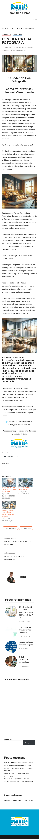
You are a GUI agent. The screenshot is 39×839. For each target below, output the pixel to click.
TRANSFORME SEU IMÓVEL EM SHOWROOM (16, 558)
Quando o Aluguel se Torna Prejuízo (18, 779)
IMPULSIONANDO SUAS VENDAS (24, 489)
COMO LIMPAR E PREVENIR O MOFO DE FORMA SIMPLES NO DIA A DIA (26, 612)
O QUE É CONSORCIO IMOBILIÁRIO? (24, 660)
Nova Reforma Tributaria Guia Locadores (25, 630)
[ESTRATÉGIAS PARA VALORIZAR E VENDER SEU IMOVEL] (9, 482)
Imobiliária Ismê (19, 13)
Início (4, 28)
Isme (7, 50)
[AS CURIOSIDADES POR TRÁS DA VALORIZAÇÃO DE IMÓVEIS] (9, 505)
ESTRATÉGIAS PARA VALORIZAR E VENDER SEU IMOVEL (9, 490)
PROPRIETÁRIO (17, 34)
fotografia (27, 528)
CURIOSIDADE (6, 34)
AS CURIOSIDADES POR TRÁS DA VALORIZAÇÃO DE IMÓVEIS (8, 513)
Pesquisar (8, 739)
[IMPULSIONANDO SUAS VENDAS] (26, 482)
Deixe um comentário (20, 50)
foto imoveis (11, 528)
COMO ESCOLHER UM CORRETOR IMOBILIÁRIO (17, 543)
